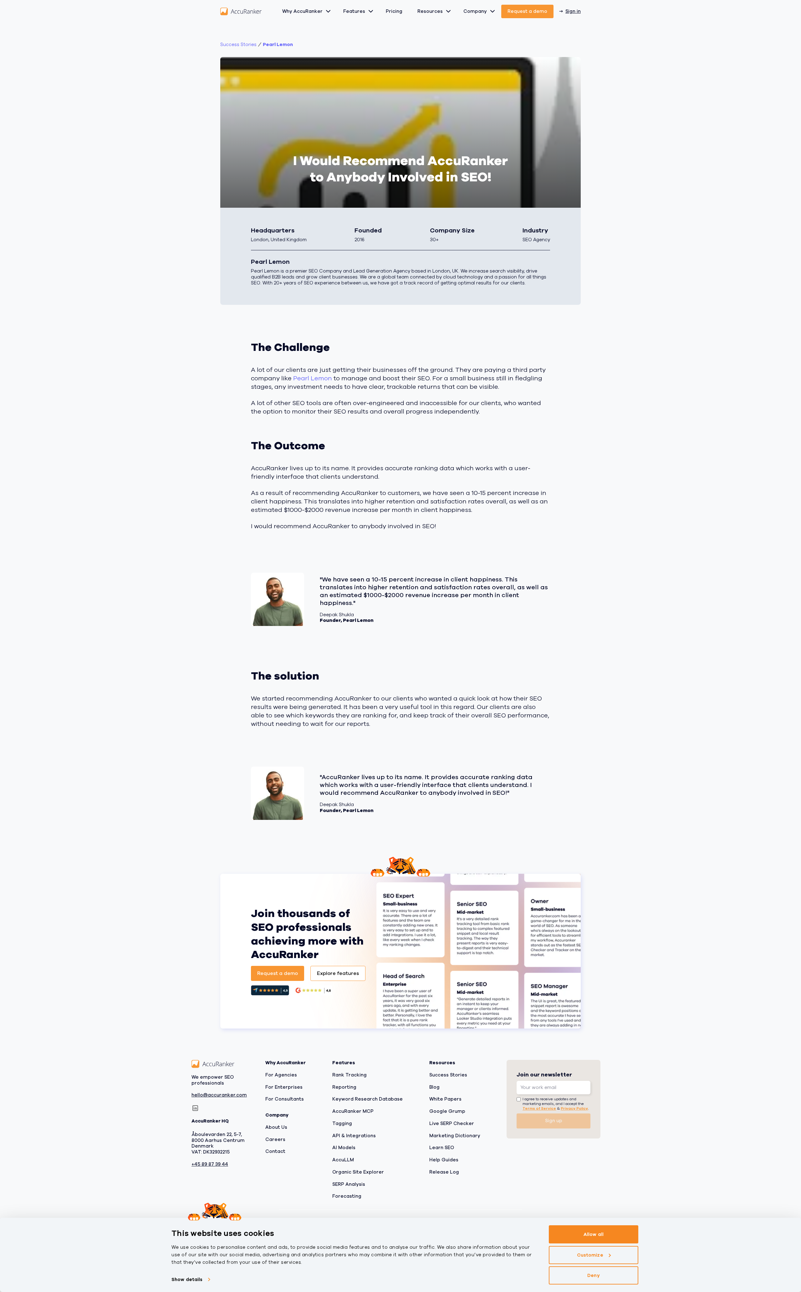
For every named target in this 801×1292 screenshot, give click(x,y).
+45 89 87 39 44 (209, 1164)
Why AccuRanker (302, 11)
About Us (276, 1127)
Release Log (444, 1172)
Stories (238, 45)
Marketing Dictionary (454, 1135)
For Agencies (281, 1074)
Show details (186, 1279)
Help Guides (443, 1160)
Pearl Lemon (278, 45)
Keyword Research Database (367, 1099)
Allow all (594, 1234)
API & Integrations (354, 1135)
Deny (593, 1275)
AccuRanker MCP (353, 1111)
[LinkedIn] (195, 1108)
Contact (275, 1151)
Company (475, 11)
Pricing (394, 11)
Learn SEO (441, 1147)
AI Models (343, 1147)
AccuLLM (343, 1160)
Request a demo (527, 11)
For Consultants (284, 1099)
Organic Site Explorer (358, 1172)
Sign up (553, 1120)
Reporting (344, 1087)
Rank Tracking (349, 1074)
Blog (434, 1087)
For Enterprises (284, 1087)
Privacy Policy (574, 1108)
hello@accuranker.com (219, 1095)
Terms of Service (539, 1108)
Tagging (342, 1123)
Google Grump (447, 1111)
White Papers (445, 1099)
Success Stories (448, 1074)
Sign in (573, 11)
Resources (430, 11)
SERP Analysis (348, 1184)
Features (354, 11)
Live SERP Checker (451, 1123)
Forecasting (346, 1196)
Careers (275, 1139)
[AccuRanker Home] (241, 11)
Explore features (338, 973)
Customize (590, 1255)
